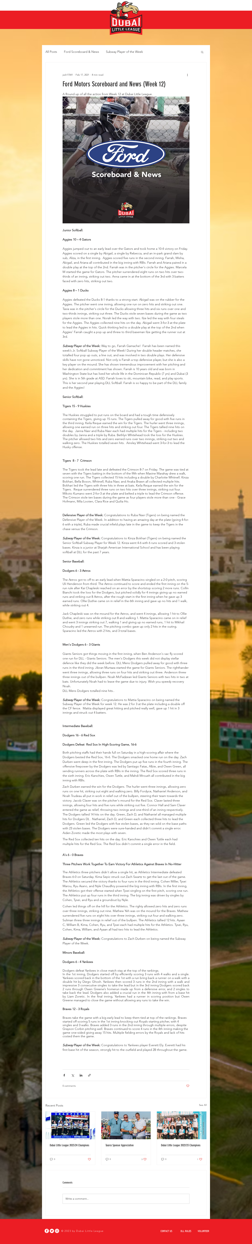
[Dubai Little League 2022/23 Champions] (181, 1125)
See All (203, 1105)
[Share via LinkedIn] (81, 1075)
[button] (202, 52)
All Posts (51, 52)
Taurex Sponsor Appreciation (119, 1145)
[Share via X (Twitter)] (72, 1075)
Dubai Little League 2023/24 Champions (69, 1145)
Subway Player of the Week (124, 52)
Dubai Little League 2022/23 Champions (180, 1145)
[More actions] (187, 75)
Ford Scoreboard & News (81, 52)
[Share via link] (89, 1075)
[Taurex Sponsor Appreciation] (126, 1125)
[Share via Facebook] (64, 1075)
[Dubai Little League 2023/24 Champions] (70, 1125)
